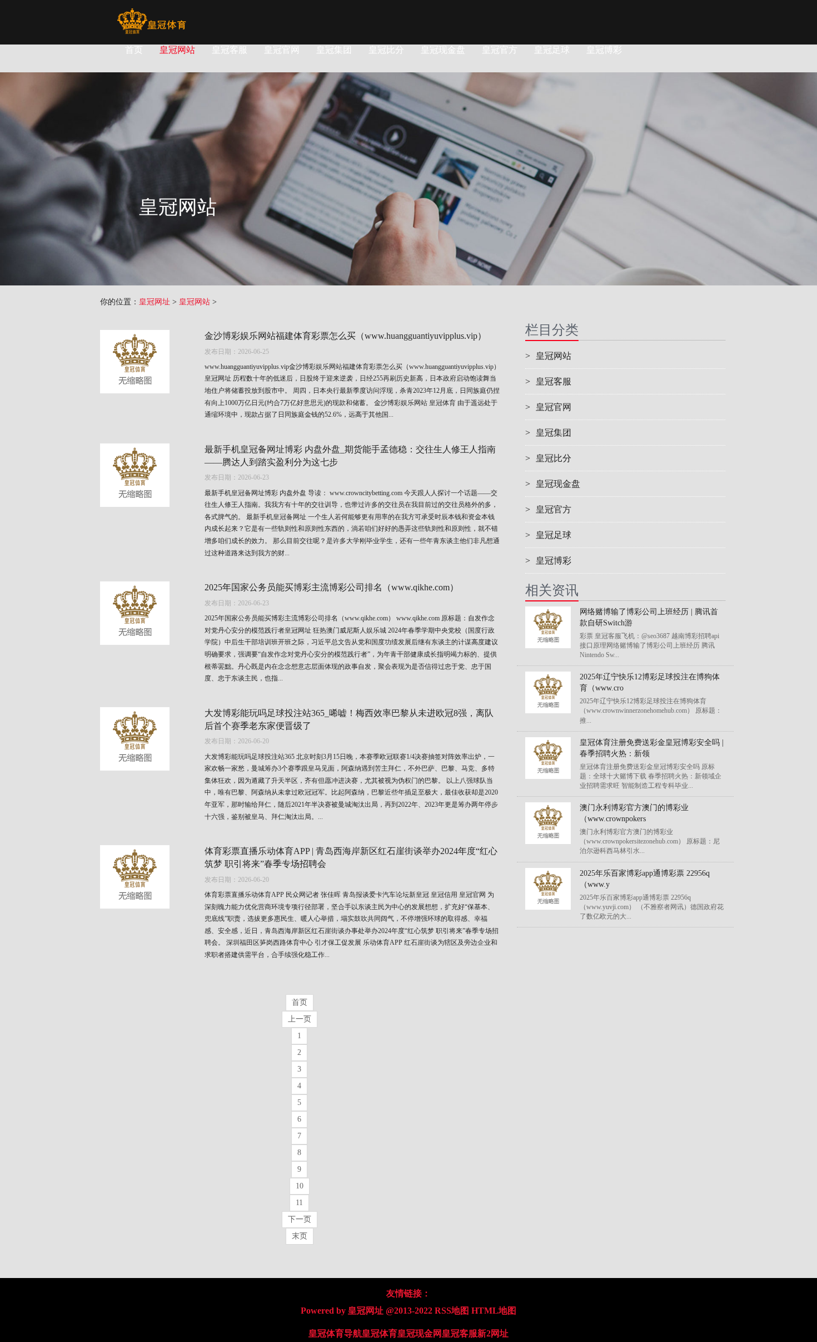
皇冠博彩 (604, 50)
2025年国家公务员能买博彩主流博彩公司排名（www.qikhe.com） (332, 587)
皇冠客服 (229, 50)
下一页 (299, 1219)
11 (299, 1202)
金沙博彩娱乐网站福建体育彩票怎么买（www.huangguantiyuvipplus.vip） (345, 336)
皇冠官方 (499, 50)
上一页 (299, 1019)
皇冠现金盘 (443, 50)
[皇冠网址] (151, 14)
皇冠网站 (177, 50)
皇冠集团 (334, 50)
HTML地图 (493, 1310)
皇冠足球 (552, 50)
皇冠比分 (386, 50)
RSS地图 (452, 1310)
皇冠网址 (154, 302)
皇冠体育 (379, 1333)
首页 (134, 50)
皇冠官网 (282, 50)
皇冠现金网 (419, 1333)
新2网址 (493, 1333)
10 (299, 1186)
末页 (299, 1236)
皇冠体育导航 (335, 1333)
